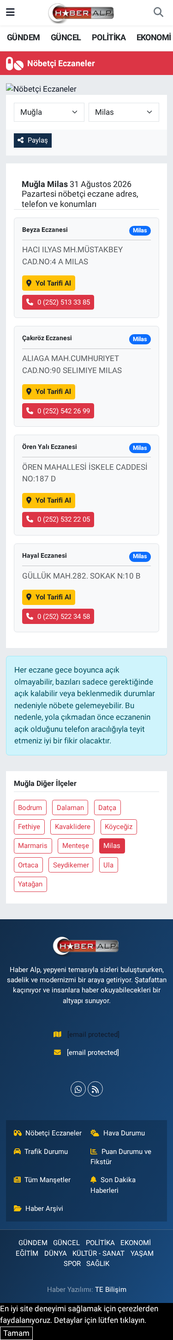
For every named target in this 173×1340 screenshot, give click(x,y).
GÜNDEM (23, 37)
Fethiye (29, 827)
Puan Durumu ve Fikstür (120, 1156)
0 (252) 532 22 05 (63, 519)
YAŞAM (142, 1253)
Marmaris (33, 845)
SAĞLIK (97, 1263)
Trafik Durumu (46, 1151)
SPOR (72, 1263)
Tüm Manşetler (47, 1180)
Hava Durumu (124, 1133)
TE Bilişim (110, 1289)
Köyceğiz (118, 827)
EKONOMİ (154, 37)
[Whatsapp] (78, 1089)
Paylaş (38, 140)
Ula (108, 865)
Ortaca (28, 865)
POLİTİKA (108, 37)
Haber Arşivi (44, 1208)
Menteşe (75, 845)
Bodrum (30, 808)
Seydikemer (71, 865)
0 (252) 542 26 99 (63, 411)
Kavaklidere (72, 827)
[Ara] (158, 13)
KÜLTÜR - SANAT (98, 1253)
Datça (107, 808)
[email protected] (93, 1034)
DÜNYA (55, 1253)
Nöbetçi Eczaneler (53, 1133)
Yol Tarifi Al (53, 283)
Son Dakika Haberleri (113, 1185)
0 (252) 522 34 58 (63, 616)
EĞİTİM (27, 1253)
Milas (111, 845)
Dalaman (70, 808)
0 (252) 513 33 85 (63, 302)
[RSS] (95, 1089)
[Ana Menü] (10, 12)
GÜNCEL (66, 37)
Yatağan (30, 884)
